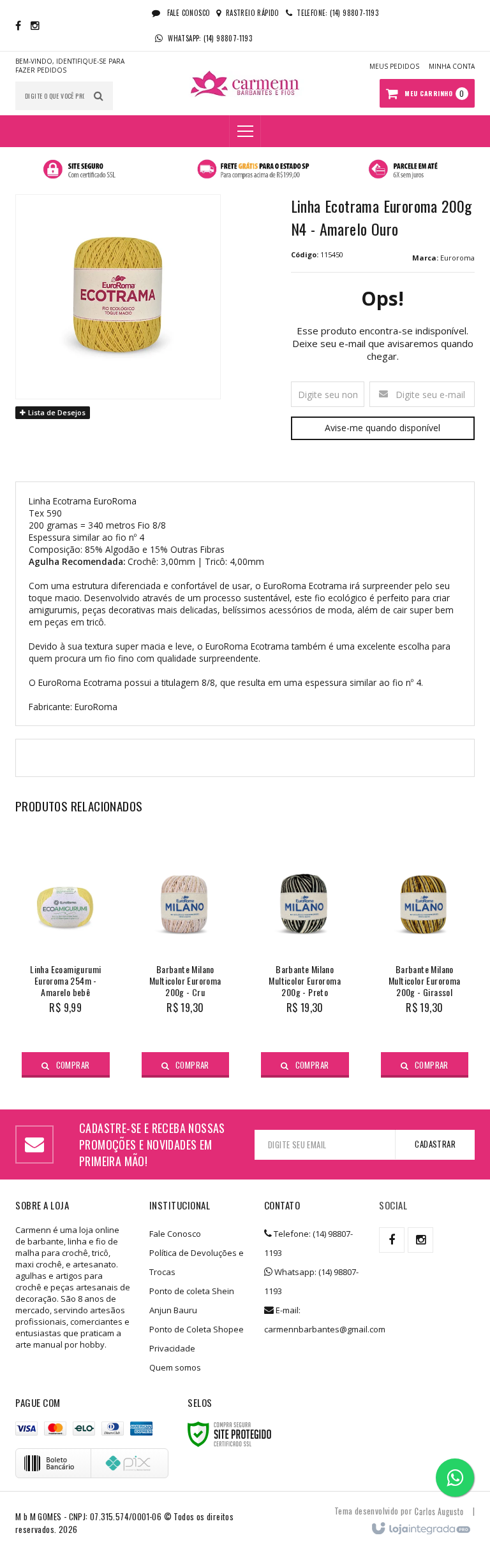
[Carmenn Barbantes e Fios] (245, 83)
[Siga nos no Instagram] (35, 25)
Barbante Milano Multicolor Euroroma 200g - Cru (185, 981)
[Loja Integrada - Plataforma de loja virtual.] (420, 1529)
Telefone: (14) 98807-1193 (308, 1243)
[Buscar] (98, 96)
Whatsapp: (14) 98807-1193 (311, 1281)
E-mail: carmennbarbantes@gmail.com (312, 1319)
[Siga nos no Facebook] (18, 25)
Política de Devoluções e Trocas (196, 1262)
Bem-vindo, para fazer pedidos (69, 66)
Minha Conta (452, 66)
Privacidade (172, 1348)
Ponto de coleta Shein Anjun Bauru (191, 1300)
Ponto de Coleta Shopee (196, 1329)
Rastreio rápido (252, 13)
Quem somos (175, 1367)
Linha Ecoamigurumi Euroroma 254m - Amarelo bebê (65, 981)
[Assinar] (435, 1144)
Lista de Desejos (55, 412)
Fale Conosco (187, 13)
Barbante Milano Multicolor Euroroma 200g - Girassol (425, 981)
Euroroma (457, 257)
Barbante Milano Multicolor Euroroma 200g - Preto (305, 981)
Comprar (73, 1065)
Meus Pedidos (394, 66)
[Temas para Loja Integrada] (439, 1510)
